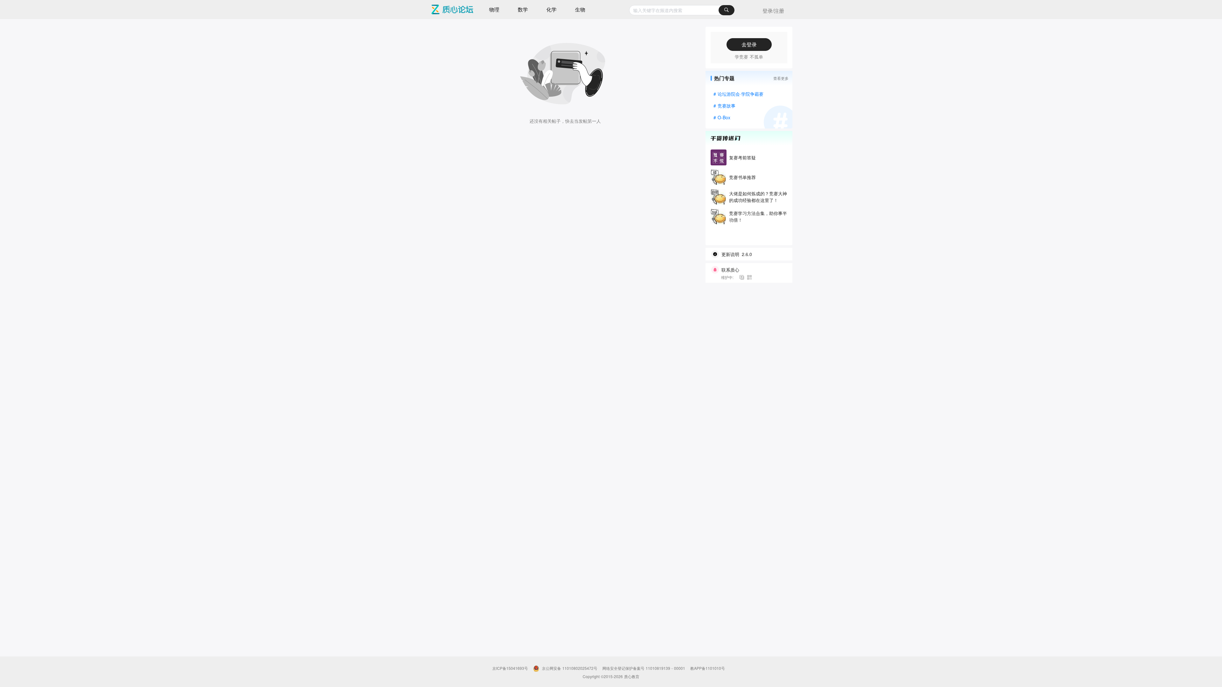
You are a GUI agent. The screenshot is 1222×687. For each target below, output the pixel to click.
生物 (580, 9)
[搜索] (726, 10)
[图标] (743, 277)
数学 (523, 9)
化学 (551, 9)
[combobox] (681, 10)
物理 (494, 9)
